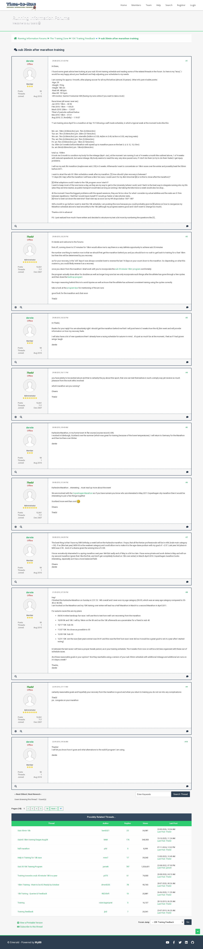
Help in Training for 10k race (30, 858)
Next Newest (34, 794)
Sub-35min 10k (24, 830)
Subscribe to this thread (31, 927)
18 (47, 808)
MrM (106, 840)
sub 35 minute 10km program (127, 269)
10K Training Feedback (83, 38)
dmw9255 (105, 885)
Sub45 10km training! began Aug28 (33, 840)
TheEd (168, 832)
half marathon (24, 848)
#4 (187, 373)
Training (21, 903)
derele (30, 61)
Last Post (161, 832)
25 (128, 830)
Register (181, 5)
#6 (187, 482)
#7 (187, 537)
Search (169, 5)
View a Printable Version (31, 922)
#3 (187, 318)
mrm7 (105, 858)
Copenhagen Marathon (82, 493)
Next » (53, 808)
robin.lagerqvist (105, 903)
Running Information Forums (32, 38)
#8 (187, 592)
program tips (72, 288)
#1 (187, 61)
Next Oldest (21, 794)
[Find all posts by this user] (16, 226)
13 (128, 894)
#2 (187, 237)
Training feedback (25, 911)
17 (128, 858)
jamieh (105, 866)
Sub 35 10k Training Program (30, 866)
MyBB (38, 942)
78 (128, 885)
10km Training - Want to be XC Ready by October (38, 885)
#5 (187, 427)
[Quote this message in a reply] (187, 226)
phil (105, 848)
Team (149, 5)
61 (128, 876)
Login (193, 5)
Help (158, 5)
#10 (186, 742)
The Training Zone (59, 38)
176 (127, 840)
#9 (187, 687)
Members (136, 5)
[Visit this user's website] (16, 307)
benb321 (105, 830)
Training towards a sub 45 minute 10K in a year (37, 876)
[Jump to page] (60, 809)
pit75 (105, 876)
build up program (75, 277)
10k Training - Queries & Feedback (32, 894)
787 (127, 866)
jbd (105, 911)
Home (124, 5)
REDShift (105, 894)
